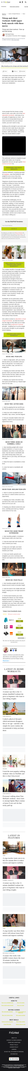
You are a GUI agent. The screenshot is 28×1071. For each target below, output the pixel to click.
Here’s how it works (15, 39)
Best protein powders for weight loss (21, 1012)
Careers (14, 1049)
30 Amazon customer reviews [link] (14, 614)
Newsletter (23, 71)
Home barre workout (14, 6)
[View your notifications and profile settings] (20, 2)
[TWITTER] (11, 650)
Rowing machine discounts (7, 1021)
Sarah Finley (10, 34)
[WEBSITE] (16, 650)
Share (6, 71)
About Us (14, 1037)
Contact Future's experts (14, 1040)
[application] (14, 144)
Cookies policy (14, 1047)
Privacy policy (14, 1044)
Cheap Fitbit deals (7, 1024)
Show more (21, 638)
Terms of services (18, 232)
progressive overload (17, 324)
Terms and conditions (14, 1042)
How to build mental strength (7, 1005)
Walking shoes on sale (20, 1024)
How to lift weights (20, 1002)
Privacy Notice (20, 234)
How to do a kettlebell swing (7, 1002)
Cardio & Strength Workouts (14, 13)
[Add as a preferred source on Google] (14, 1059)
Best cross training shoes (7, 1015)
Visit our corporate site (18, 1065)
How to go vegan (20, 1005)
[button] (14, 619)
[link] (6, 620)
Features (23, 35)
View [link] (19, 621)
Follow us (15, 71)
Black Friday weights (20, 1021)
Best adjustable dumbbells (7, 1011)
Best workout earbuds (20, 1015)
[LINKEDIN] (13, 650)
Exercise (4, 13)
